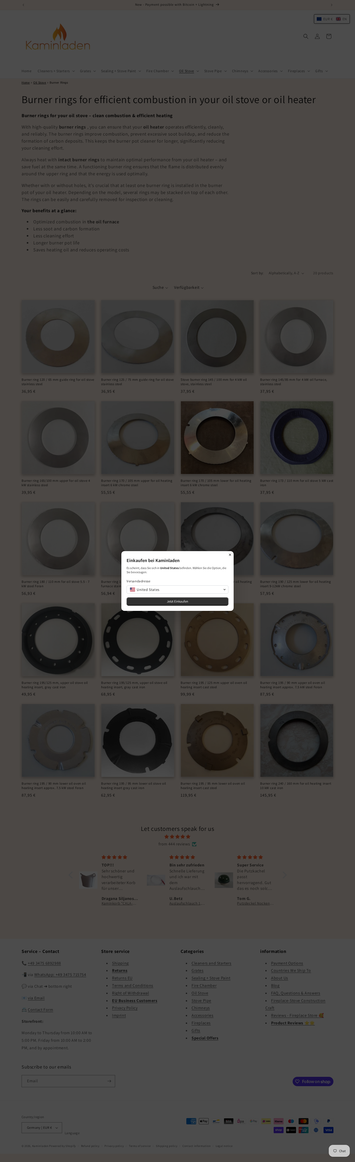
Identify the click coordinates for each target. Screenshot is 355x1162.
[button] (177, 589)
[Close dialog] (230, 554)
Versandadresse (138, 581)
